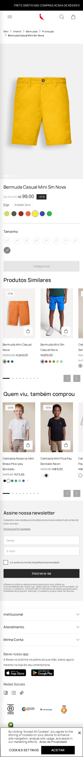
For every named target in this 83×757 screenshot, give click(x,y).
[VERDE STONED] (16, 480)
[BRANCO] (8, 480)
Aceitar (58, 750)
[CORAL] (50, 361)
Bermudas (32, 31)
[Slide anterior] (67, 378)
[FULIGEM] (80, 365)
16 (75, 240)
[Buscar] (61, 16)
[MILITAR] (14, 213)
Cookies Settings (24, 750)
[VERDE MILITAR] (8, 361)
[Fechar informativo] (78, 5)
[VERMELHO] (21, 213)
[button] (41, 111)
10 (46, 240)
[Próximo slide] (76, 378)
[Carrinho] (73, 16)
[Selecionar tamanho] (28, 331)
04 (16, 240)
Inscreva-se (41, 573)
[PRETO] (4, 480)
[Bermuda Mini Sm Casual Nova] (57, 313)
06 (26, 240)
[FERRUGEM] (4, 361)
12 (56, 240)
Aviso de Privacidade (53, 742)
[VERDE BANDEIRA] (49, 213)
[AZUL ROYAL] (42, 213)
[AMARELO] (57, 361)
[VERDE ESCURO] (12, 480)
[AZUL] (23, 480)
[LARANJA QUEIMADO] (28, 213)
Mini (6, 31)
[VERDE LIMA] (7, 213)
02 (7, 240)
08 (36, 240)
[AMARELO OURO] (35, 213)
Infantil (17, 31)
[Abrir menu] (9, 16)
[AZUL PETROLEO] (12, 361)
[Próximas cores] (27, 480)
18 (7, 250)
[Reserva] (41, 17)
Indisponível (41, 266)
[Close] (79, 733)
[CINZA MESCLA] (19, 480)
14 (65, 240)
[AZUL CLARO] (61, 361)
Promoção (48, 31)
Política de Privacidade (17, 528)
